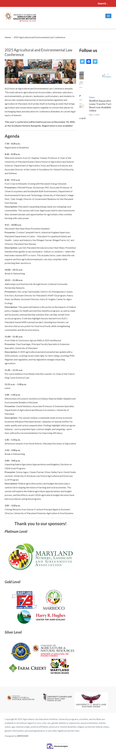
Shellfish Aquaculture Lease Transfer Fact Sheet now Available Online (95, 105)
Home (8, 37)
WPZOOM (22, 736)
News (86, 97)
